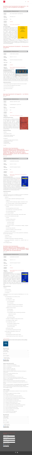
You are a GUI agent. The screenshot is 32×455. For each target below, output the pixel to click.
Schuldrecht (11, 21)
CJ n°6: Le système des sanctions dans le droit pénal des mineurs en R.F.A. (13, 397)
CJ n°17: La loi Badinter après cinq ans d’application (10, 411)
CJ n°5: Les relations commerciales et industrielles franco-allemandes (12, 395)
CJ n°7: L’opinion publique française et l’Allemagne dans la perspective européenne (14, 398)
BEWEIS (11, 174)
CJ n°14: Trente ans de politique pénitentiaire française (10, 407)
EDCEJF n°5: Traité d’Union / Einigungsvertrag (9, 369)
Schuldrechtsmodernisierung (16, 67)
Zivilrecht (11, 112)
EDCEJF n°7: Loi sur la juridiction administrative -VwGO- (10, 373)
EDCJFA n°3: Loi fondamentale (7, 367)
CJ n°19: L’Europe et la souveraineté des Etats (9, 412)
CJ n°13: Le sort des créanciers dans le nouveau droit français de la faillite (13, 406)
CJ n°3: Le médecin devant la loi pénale (8, 394)
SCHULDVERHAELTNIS (23, 174)
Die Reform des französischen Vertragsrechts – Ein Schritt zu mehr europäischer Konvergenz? (15, 6)
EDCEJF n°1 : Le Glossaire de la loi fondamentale (9, 364)
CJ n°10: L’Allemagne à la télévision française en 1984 (10, 402)
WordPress (22, 453)
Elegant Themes (13, 453)
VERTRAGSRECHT (17, 24)
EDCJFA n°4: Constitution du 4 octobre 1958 (9, 368)
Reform (14, 24)
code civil (11, 24)
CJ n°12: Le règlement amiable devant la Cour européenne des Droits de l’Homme (14, 404)
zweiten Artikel (26, 283)
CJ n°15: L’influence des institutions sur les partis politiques (11, 408)
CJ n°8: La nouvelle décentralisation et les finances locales (11, 399)
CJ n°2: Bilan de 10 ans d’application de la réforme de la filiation (11, 393)
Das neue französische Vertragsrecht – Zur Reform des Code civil (15, 94)
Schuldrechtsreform (23, 67)
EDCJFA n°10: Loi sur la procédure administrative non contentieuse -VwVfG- (13, 377)
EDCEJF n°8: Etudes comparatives (7, 374)
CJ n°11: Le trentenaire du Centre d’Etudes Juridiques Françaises (11, 403)
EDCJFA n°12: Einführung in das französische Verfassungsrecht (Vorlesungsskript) (14, 380)
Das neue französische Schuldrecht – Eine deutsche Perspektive (16, 47)
